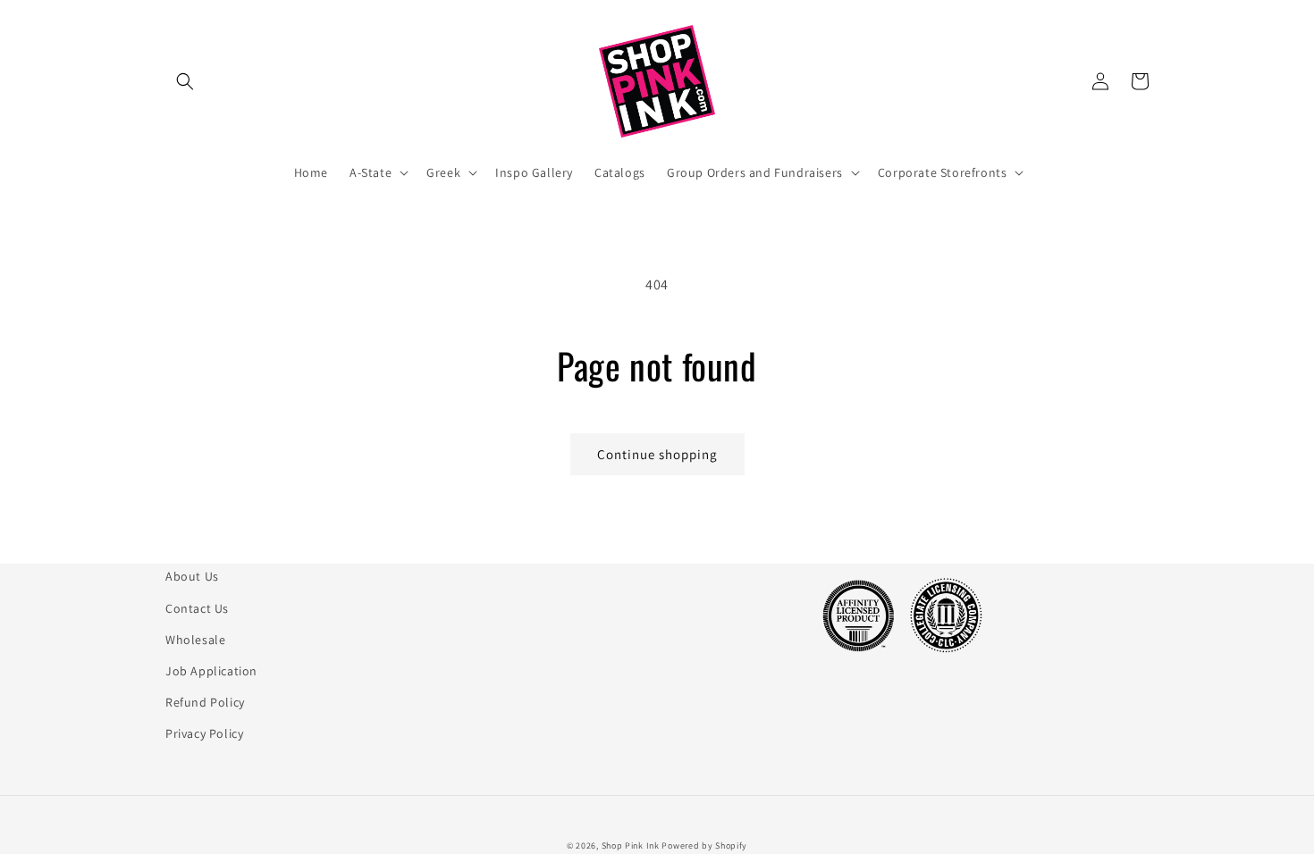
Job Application (211, 671)
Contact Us (197, 608)
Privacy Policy (204, 733)
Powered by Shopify (704, 845)
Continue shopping (657, 454)
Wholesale (195, 640)
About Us (192, 576)
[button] (185, 81)
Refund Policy (205, 702)
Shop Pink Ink (631, 845)
